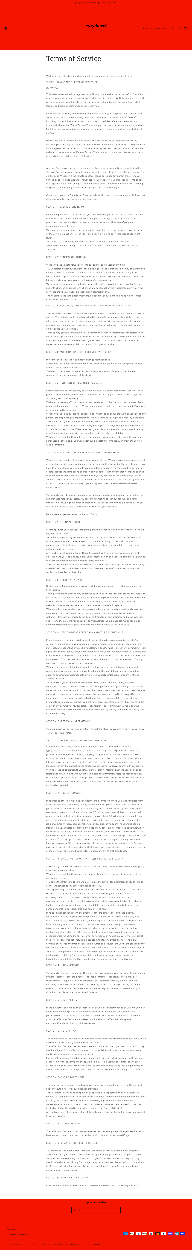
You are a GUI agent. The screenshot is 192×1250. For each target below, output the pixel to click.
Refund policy (32, 1244)
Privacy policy (46, 1244)
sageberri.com (19, 1244)
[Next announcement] (187, 2)
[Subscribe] (117, 1210)
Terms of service (60, 1244)
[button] (6, 29)
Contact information (92, 1244)
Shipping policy (75, 1244)
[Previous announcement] (5, 2)
